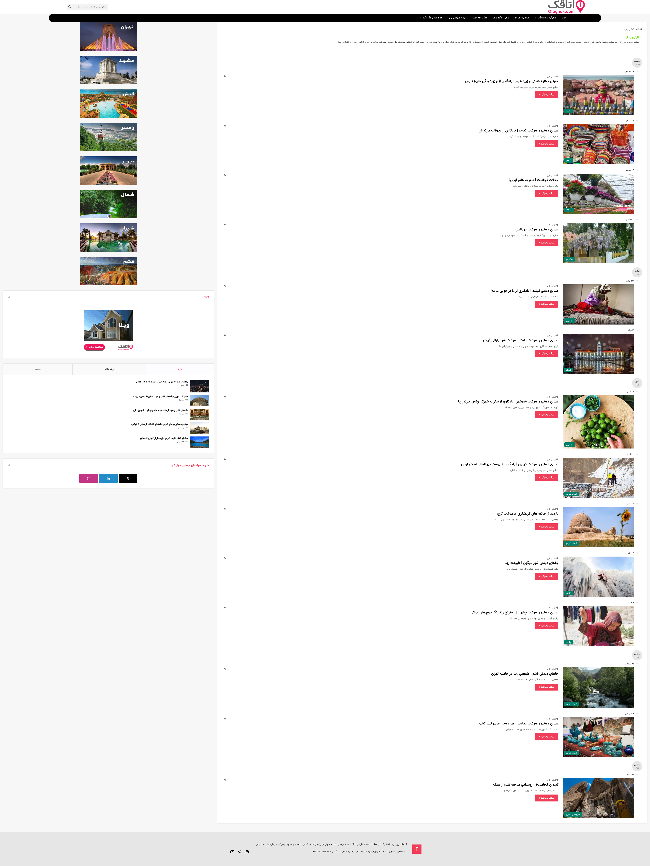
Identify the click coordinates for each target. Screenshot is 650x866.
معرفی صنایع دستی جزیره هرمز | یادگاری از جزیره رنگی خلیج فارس (511, 81)
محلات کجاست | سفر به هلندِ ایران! (533, 180)
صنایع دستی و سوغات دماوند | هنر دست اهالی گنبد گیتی (518, 723)
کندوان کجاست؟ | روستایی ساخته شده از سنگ (525, 784)
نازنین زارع (632, 37)
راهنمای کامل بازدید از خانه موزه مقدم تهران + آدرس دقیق (160, 410)
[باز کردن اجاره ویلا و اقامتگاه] (420, 18)
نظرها (38, 369)
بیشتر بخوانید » (546, 94)
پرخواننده (109, 369)
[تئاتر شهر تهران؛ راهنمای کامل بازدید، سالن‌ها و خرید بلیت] (199, 400)
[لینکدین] (108, 478)
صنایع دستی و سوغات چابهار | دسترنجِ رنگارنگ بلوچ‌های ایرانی (514, 612)
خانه (638, 29)
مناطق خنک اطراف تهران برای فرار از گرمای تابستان (164, 438)
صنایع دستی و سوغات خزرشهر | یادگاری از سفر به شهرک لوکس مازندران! (508, 401)
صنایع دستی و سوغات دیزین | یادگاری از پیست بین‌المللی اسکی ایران (509, 464)
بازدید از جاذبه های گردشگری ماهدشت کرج (527, 513)
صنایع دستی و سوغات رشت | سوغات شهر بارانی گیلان (520, 340)
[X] (128, 478)
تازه (180, 369)
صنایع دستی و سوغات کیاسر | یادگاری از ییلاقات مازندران (518, 130)
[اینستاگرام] (88, 478)
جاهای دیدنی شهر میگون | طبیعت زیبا (531, 563)
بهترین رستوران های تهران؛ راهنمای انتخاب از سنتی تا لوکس (159, 424)
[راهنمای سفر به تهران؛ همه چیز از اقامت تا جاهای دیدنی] (199, 386)
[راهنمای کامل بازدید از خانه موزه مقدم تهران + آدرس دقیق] (199, 414)
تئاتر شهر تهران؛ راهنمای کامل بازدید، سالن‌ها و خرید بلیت (160, 396)
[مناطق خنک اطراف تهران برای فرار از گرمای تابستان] (199, 442)
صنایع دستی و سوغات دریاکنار (537, 229)
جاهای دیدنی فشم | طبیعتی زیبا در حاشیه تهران (524, 673)
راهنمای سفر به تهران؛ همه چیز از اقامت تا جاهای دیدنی (161, 382)
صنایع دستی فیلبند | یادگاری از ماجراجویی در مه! (524, 290)
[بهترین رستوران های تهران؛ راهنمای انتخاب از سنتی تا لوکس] (199, 428)
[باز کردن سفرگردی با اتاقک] (535, 18)
